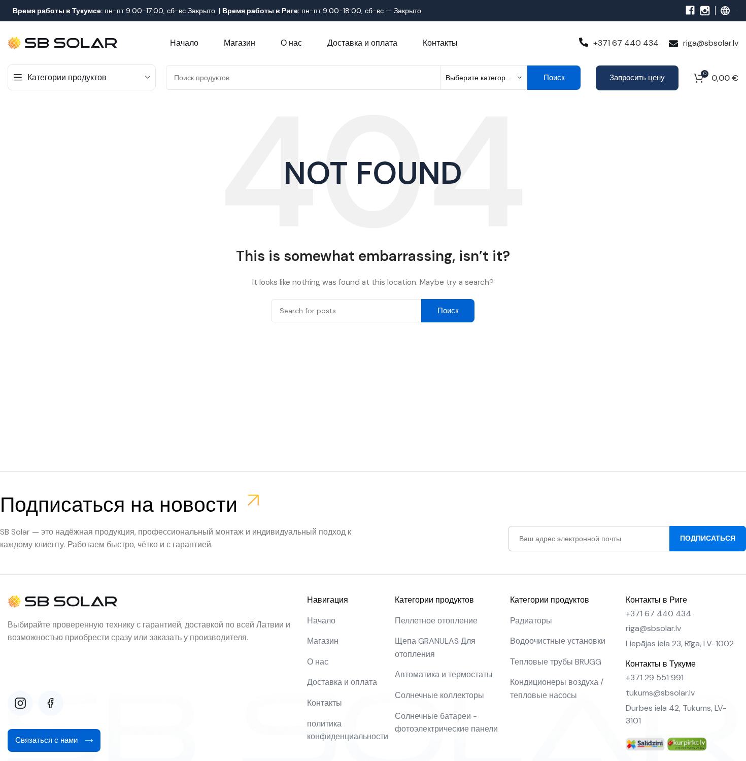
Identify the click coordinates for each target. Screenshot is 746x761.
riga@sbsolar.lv (710, 43)
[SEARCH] (554, 77)
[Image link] (645, 743)
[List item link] (346, 620)
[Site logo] (63, 42)
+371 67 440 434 (626, 43)
